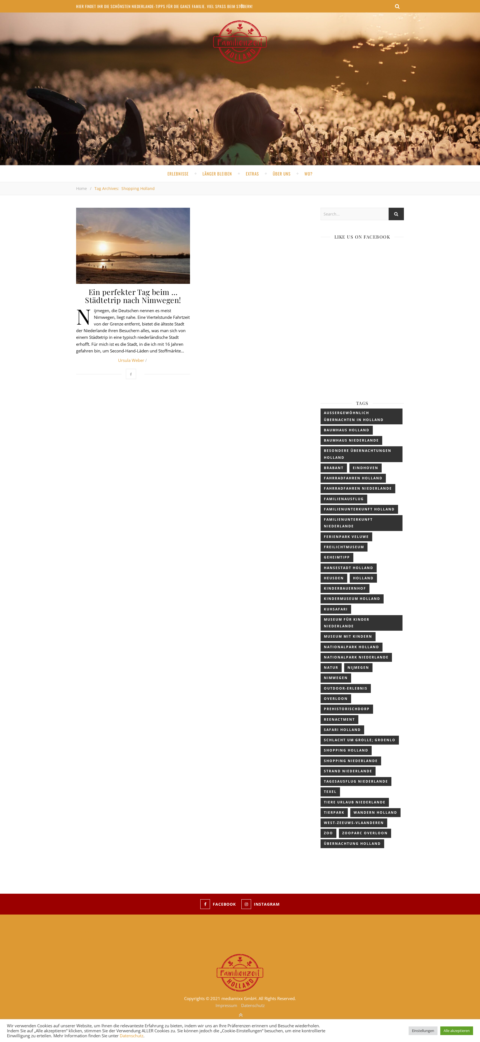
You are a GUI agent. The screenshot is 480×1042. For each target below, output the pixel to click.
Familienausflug (344, 499)
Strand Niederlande (348, 771)
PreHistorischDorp (347, 709)
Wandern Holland (375, 812)
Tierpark (334, 812)
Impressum (87, 938)
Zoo (328, 833)
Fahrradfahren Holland (353, 478)
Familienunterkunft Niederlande (348, 522)
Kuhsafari (336, 609)
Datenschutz (88, 932)
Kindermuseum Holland (352, 598)
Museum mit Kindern (348, 636)
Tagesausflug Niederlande (356, 781)
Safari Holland (342, 729)
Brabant (334, 467)
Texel (330, 791)
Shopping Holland (346, 750)
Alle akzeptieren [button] (457, 1030)
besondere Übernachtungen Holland (357, 454)
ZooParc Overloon (365, 833)
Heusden (334, 578)
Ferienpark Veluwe (346, 536)
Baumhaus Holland (346, 430)
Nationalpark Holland (351, 647)
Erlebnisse (178, 174)
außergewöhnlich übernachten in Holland (354, 416)
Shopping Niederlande (351, 760)
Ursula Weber (131, 360)
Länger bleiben (217, 174)
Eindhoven (365, 467)
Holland (363, 578)
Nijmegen (358, 667)
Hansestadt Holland (348, 567)
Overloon (336, 698)
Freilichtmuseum (344, 547)
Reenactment (339, 719)
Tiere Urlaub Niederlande (355, 802)
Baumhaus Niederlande (351, 440)
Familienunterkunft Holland (359, 509)
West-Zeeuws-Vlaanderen (354, 822)
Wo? (308, 174)
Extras (252, 174)
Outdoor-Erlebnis (346, 688)
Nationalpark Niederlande (356, 657)
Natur (331, 667)
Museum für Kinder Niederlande (346, 622)
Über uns (282, 174)
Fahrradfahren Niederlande (358, 488)
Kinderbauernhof (345, 588)
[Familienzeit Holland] (240, 41)
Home (81, 188)
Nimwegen (336, 677)
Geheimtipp (337, 557)
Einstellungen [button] (423, 1030)
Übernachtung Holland (352, 843)
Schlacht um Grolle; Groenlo (360, 740)
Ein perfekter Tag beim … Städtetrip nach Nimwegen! (133, 296)
